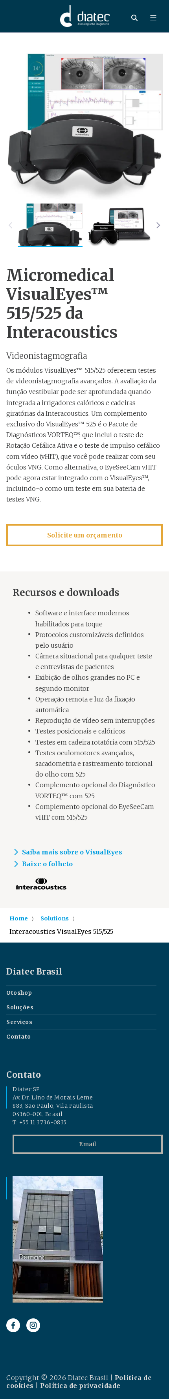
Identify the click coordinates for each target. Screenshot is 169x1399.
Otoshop (19, 992)
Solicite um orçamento (84, 535)
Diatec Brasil (34, 972)
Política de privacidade (80, 1386)
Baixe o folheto (47, 864)
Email (87, 1144)
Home (18, 918)
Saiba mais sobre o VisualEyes (72, 852)
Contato (18, 1036)
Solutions (54, 918)
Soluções (19, 1007)
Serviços (19, 1022)
